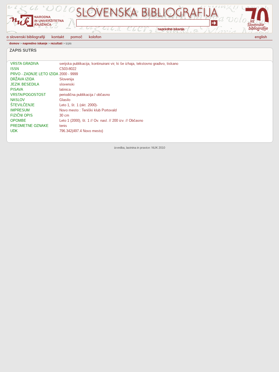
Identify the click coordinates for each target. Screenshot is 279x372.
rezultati (56, 43)
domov (14, 43)
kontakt (57, 37)
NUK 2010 (158, 147)
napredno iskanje (171, 29)
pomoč (76, 37)
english (261, 37)
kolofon (95, 37)
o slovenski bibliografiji (26, 37)
